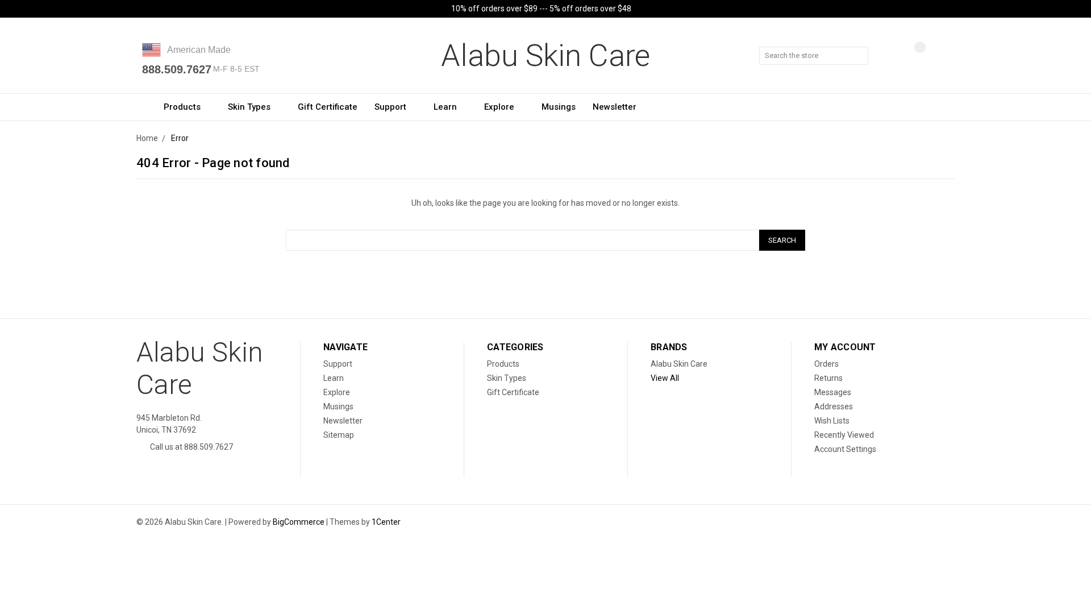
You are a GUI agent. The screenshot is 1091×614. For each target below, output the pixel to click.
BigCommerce (298, 521)
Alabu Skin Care (679, 363)
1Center (386, 521)
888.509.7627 (176, 69)
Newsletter (614, 107)
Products (183, 107)
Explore (500, 107)
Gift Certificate (327, 107)
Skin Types (250, 107)
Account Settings (845, 449)
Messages (832, 392)
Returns (828, 378)
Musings (559, 107)
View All (665, 378)
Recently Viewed (844, 434)
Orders (826, 363)
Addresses (833, 406)
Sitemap (338, 434)
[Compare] (911, 56)
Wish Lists (832, 420)
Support (391, 107)
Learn (446, 107)
